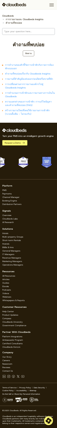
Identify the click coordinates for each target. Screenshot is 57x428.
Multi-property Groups (12, 236)
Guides (5, 283)
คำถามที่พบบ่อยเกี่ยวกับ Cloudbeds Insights (27, 73)
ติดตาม (28, 53)
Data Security (39, 387)
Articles (6, 279)
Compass (6, 318)
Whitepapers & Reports (13, 300)
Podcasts (6, 290)
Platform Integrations (12, 336)
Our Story (7, 357)
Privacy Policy (25, 387)
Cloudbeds (8, 15)
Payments (7, 193)
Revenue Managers (11, 257)
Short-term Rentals (11, 240)
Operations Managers (12, 264)
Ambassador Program (12, 340)
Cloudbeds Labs (10, 218)
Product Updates (10, 315)
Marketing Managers (12, 261)
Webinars (6, 297)
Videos (5, 293)
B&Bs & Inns (8, 247)
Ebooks (5, 286)
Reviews (6, 367)
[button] (51, 5)
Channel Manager (10, 197)
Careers (6, 360)
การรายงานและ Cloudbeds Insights (24, 19)
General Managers (11, 250)
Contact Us (7, 371)
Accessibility (21, 390)
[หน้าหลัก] (14, 4)
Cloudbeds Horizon (11, 347)
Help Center (8, 311)
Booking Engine (9, 200)
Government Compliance (14, 325)
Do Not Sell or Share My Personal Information (21, 394)
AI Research (8, 222)
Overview (6, 215)
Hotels (5, 233)
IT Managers (8, 254)
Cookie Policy (8, 390)
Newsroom (7, 364)
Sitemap (33, 390)
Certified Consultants (12, 343)
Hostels (5, 243)
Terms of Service (9, 387)
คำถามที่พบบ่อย (14, 22)
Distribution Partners (11, 204)
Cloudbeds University (12, 322)
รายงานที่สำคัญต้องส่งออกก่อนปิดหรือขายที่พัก (29, 78)
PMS (4, 190)
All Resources (8, 276)
